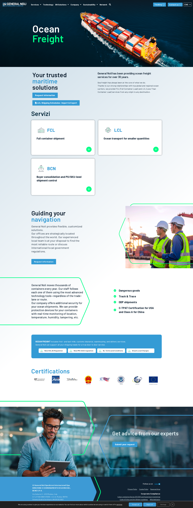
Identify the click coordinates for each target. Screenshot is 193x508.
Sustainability (89, 4)
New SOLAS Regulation (53, 351)
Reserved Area (155, 489)
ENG (186, 4)
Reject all (150, 504)
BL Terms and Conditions (113, 351)
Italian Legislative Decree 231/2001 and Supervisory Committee (138, 497)
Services (35, 4)
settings (119, 504)
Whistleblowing (155, 499)
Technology (48, 4)
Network (103, 4)
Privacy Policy (132, 489)
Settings (163, 504)
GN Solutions (60, 4)
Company (75, 4)
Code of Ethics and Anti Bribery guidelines (134, 499)
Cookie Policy (143, 489)
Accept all (135, 504)
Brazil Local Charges (140, 351)
